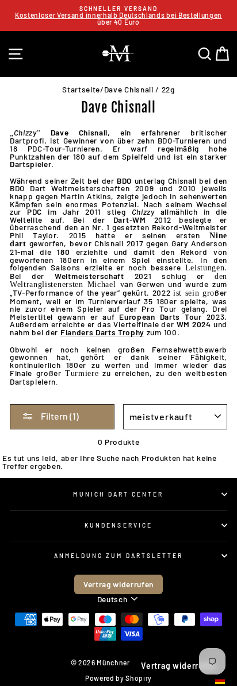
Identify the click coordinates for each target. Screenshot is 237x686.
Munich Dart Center (118, 494)
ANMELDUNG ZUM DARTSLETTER (119, 555)
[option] (118, 15)
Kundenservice (118, 525)
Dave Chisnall (129, 89)
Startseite (81, 89)
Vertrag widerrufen (118, 584)
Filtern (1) (59, 415)
